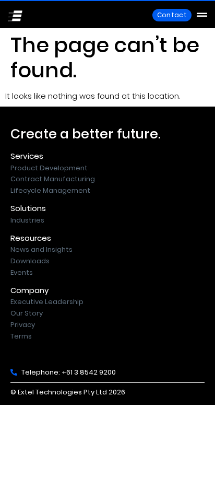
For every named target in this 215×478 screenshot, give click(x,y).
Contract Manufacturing (52, 179)
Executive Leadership (46, 302)
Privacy (22, 325)
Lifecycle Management (50, 190)
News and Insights (41, 249)
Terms (21, 336)
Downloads (30, 261)
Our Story (26, 313)
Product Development (49, 168)
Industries (27, 220)
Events (21, 272)
